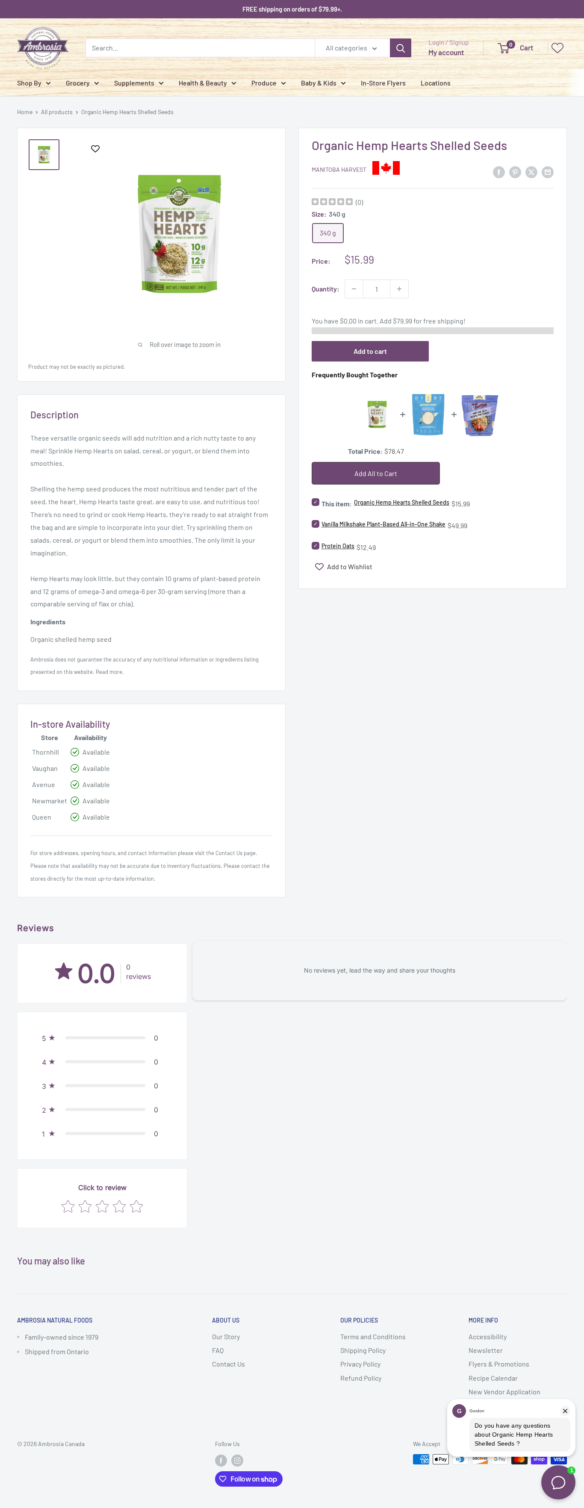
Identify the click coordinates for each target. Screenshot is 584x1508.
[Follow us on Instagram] (237, 1460)
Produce (264, 83)
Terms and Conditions (373, 1336)
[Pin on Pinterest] (515, 171)
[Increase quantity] (399, 289)
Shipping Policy (363, 1350)
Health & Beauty (203, 83)
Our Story (226, 1336)
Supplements (134, 83)
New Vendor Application (504, 1391)
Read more (109, 671)
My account (446, 52)
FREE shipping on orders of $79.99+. (292, 9)
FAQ (218, 1350)
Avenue (43, 784)
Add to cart (370, 351)
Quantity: (325, 289)
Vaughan (45, 768)
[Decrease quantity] (354, 289)
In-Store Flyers (383, 83)
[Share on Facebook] (499, 171)
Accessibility (488, 1336)
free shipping (443, 321)
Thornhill (45, 752)
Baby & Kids (318, 83)
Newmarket (49, 801)
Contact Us (228, 853)
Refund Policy (360, 1378)
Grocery (78, 83)
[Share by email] (548, 171)
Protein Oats (337, 546)
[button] (102, 1037)
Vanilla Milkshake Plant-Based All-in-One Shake (383, 524)
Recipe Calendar (493, 1378)
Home (24, 111)
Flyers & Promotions (499, 1364)
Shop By (29, 83)
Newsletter (486, 1350)
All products (57, 111)
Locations (436, 83)
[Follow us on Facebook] (221, 1460)
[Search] (400, 47)
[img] (332, 202)
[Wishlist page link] (557, 48)
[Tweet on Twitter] (531, 171)
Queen (41, 817)
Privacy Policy (360, 1364)
